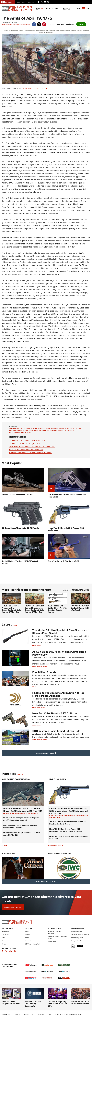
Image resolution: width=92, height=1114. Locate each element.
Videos (27, 938)
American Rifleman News (59, 853)
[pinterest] (44, 23)
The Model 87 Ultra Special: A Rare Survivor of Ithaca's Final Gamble (60, 631)
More (15, 625)
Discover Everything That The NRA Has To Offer (57, 1003)
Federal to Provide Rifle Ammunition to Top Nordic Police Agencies (58, 694)
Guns (39, 646)
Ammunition (41, 707)
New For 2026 (52, 8)
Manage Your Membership (80, 941)
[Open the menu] (83, 8)
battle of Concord (74, 429)
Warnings (41, 1014)
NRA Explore (52, 942)
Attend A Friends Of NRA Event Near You (80, 1002)
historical (22, 433)
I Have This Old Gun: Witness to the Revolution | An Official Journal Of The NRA (11, 609)
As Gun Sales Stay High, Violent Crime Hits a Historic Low (59, 653)
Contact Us (5, 934)
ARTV (3, 846)
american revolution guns (35, 429)
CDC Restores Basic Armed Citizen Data (56, 731)
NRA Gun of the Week (32, 944)
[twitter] (39, 23)
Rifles (27, 25)
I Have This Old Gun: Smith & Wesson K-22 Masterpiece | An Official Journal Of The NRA (68, 811)
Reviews (66, 9)
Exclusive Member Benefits (80, 934)
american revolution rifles (56, 429)
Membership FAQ (77, 938)
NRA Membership (77, 931)
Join (18, 2)
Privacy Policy (6, 1014)
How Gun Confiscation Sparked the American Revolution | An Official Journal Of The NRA (34, 609)
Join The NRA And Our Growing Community (33, 1003)
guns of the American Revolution (37, 431)
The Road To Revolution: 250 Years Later (27, 440)
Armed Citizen (37, 666)
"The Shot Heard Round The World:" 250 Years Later (32, 446)
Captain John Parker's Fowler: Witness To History (30, 452)
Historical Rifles (19, 25)
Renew (24, 2)
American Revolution (17, 429)
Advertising (6, 931)
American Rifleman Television (16, 779)
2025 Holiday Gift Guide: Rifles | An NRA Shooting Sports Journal (57, 609)
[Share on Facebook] (33, 23)
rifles (29, 433)
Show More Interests (58, 881)
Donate (31, 2)
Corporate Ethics (29, 1014)
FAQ (3, 938)
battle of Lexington (16, 431)
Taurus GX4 (35, 814)
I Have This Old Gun (57, 779)
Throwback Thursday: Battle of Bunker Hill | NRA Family (80, 607)
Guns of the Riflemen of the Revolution (26, 449)
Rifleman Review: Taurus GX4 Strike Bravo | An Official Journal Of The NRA (22, 810)
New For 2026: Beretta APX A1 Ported (55, 713)
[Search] (88, 9)
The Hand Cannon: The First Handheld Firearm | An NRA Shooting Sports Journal (67, 822)
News (38, 9)
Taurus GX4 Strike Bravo (21, 814)
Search (4, 944)
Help (3, 941)
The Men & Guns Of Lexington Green (25, 443)
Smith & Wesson (69, 816)
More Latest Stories (55, 753)
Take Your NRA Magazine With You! (11, 1002)
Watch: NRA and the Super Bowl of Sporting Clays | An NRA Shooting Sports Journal (21, 819)
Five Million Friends (44, 672)
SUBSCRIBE (13, 907)
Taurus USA (7, 814)
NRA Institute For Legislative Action (57, 937)
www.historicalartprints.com (35, 88)
